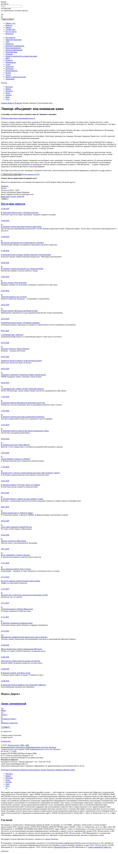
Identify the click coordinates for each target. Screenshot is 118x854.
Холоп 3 (4, 714)
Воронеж (9, 91)
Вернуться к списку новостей (12, 196)
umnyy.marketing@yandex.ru (100, 847)
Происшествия (11, 52)
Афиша (8, 27)
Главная (4, 103)
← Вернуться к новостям (11, 174)
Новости (9, 25)
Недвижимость (11, 71)
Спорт (8, 64)
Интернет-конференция (15, 46)
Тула (7, 99)
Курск (8, 93)
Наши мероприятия (13, 48)
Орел (8, 97)
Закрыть (5, 199)
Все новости (10, 38)
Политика (9, 69)
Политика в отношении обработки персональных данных (23, 770)
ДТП (7, 42)
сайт (103, 170)
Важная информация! (14, 50)
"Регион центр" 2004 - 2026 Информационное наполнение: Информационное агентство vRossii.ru (28, 746)
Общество (9, 44)
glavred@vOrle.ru (61, 847)
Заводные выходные (14, 40)
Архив (8, 75)
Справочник (10, 29)
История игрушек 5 (8, 718)
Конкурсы (9, 34)
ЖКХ (8, 58)
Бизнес (8, 73)
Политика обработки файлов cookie (61, 770)
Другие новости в (28, 174)
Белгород (9, 87)
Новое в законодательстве (16, 77)
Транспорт (10, 66)
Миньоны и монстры (9, 722)
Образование (11, 62)
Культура (9, 60)
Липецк (9, 95)
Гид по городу (11, 32)
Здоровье (9, 54)
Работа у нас (10, 23)
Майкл (3, 709)
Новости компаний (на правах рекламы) (21, 56)
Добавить (4, 186)
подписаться (6, 741)
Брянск (8, 89)
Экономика (10, 79)
